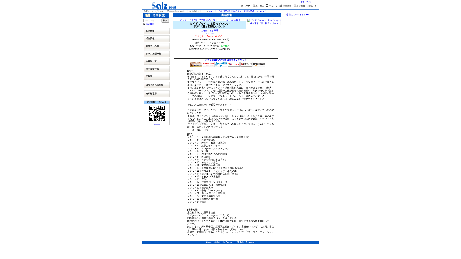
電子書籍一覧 (152, 68)
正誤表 (149, 76)
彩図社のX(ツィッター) (297, 14)
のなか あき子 (208, 30)
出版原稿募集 (154, 85)
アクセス (273, 6)
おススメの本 (152, 46)
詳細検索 (150, 24)
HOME (247, 6)
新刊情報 (150, 31)
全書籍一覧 (151, 61)
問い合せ (314, 6)
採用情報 (287, 6)
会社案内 (259, 6)
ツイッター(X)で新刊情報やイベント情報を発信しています (236, 11)
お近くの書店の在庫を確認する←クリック (225, 60)
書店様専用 (151, 93)
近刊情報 (150, 38)
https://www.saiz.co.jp (157, 124)
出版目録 (300, 6)
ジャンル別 (153, 53)
